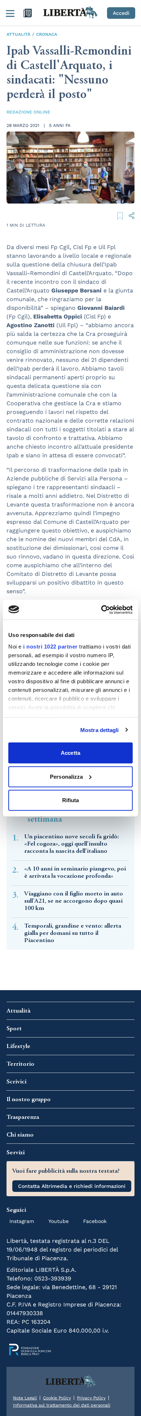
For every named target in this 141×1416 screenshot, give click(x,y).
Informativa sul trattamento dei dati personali (61, 1405)
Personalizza (66, 776)
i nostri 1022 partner (50, 646)
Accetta (70, 753)
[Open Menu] (10, 13)
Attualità (18, 34)
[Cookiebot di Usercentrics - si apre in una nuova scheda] (101, 609)
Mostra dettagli (99, 730)
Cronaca (46, 34)
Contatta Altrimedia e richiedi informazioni (71, 1186)
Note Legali (25, 1398)
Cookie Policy (57, 1398)
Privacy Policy (91, 1398)
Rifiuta (70, 800)
